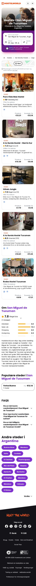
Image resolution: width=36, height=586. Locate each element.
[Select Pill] (28, 3)
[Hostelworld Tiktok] (29, 526)
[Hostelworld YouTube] (20, 526)
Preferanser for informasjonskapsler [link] (18, 577)
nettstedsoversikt (25, 572)
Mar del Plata (9, 466)
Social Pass (18, 544)
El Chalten (8, 478)
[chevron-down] (21, 318)
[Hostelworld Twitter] (11, 526)
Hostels (11, 540)
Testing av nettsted (11, 572)
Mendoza (24, 447)
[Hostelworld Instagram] (15, 526)
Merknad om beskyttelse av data (18, 563)
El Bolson (7, 490)
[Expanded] (4, 58)
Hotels (17, 540)
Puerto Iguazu (24, 460)
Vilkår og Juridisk (8, 567)
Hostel (6, 94)
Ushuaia (20, 484)
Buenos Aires (9, 447)
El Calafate (8, 460)
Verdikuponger (28, 567)
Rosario (23, 466)
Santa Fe (7, 472)
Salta (6, 453)
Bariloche (20, 472)
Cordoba (17, 453)
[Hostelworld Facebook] (6, 526)
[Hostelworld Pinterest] (24, 526)
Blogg (5, 540)
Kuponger (19, 567)
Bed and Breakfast (27, 540)
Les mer (14, 70)
